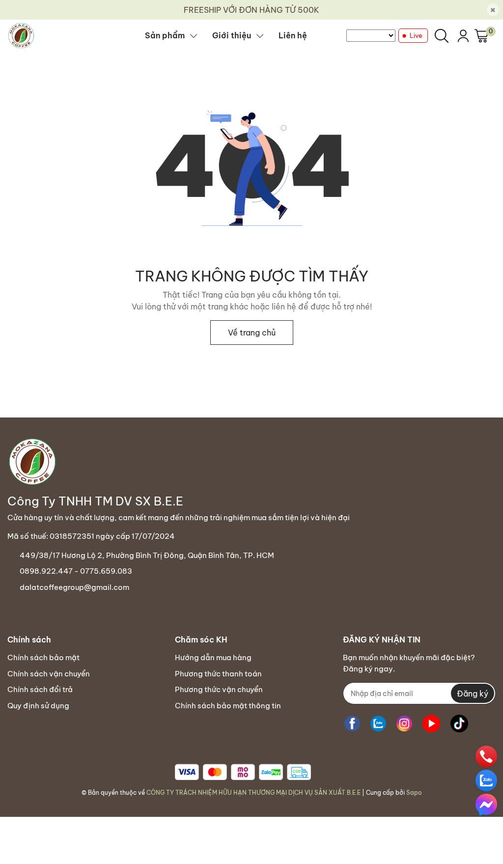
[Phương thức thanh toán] (243, 772)
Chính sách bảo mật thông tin (228, 705)
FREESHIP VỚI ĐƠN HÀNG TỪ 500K (251, 10)
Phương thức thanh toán (218, 673)
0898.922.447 (46, 571)
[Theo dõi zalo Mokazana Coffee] (378, 723)
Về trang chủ (252, 332)
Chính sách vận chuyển (48, 673)
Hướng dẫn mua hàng (213, 657)
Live (416, 35)
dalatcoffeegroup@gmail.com (74, 587)
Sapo (414, 792)
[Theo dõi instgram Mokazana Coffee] (404, 723)
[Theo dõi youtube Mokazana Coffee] (431, 723)
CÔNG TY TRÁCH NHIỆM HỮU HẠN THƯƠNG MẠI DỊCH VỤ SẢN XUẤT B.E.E (253, 792)
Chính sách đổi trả (40, 689)
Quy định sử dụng (38, 705)
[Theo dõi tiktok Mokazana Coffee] (459, 723)
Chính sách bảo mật (43, 657)
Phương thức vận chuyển (219, 689)
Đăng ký (472, 693)
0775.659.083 (106, 571)
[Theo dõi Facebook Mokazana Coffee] (352, 723)
